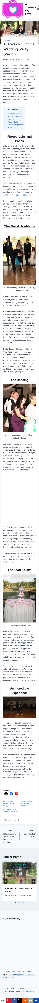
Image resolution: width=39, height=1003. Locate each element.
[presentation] (19, 873)
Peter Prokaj (9, 59)
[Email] (30, 1000)
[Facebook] (14, 1000)
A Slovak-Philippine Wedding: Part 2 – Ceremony (26, 804)
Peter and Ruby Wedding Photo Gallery (8, 804)
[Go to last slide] (5, 881)
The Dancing (9, 119)
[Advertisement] (19, 500)
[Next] (33, 881)
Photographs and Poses (13, 114)
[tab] (15, 902)
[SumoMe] (36, 1000)
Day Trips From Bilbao (30, 833)
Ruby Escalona (12, 895)
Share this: (8, 127)
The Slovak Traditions (13, 116)
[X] (19, 1000)
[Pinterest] (8, 1000)
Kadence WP (28, 991)
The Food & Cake (11, 122)
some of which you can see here (16, 195)
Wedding (6, 40)
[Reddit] (25, 1000)
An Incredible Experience (14, 125)
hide (18, 109)
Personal (7, 820)
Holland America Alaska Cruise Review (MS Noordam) (9, 836)
